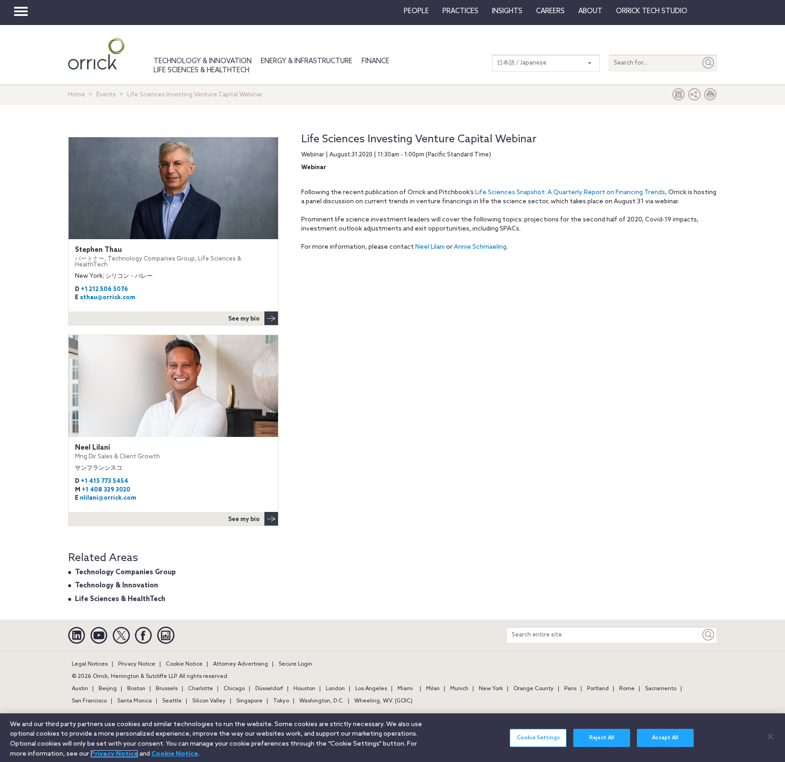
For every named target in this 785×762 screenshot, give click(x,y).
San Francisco (89, 701)
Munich (459, 689)
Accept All (665, 738)
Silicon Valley (209, 701)
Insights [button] (507, 11)
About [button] (590, 11)
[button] (694, 96)
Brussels (167, 689)
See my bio (244, 319)
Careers (550, 11)
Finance (375, 61)
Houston (304, 689)
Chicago (234, 689)
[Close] (770, 737)
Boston (136, 689)
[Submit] (709, 63)
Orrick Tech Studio (651, 11)
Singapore (249, 701)
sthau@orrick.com (107, 297)
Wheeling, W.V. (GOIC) (383, 701)
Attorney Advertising (240, 664)
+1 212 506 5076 (104, 289)
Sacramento (660, 689)
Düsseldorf (269, 689)
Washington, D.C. (321, 701)
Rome (627, 689)
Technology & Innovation (203, 61)
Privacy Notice (136, 664)
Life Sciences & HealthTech (201, 70)
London (335, 689)
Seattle (172, 701)
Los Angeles (371, 689)
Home (76, 94)
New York (491, 689)
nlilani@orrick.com (108, 498)
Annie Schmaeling (480, 247)
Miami (405, 689)
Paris (570, 689)
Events (106, 94)
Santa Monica (134, 701)
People (416, 11)
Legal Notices (90, 664)
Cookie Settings (538, 738)
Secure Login (295, 664)
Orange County (533, 689)
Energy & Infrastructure (307, 61)
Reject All (601, 738)
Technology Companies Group (125, 572)
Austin (80, 689)
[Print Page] (710, 96)
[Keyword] (709, 635)
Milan (433, 689)
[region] (392, 737)
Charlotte (200, 689)
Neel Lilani (430, 247)
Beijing (108, 689)
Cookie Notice (184, 664)
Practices (460, 11)
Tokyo (281, 701)
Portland (598, 689)
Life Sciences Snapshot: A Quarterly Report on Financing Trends (570, 192)
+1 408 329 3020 (106, 489)
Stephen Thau (158, 257)
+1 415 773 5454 (104, 481)
